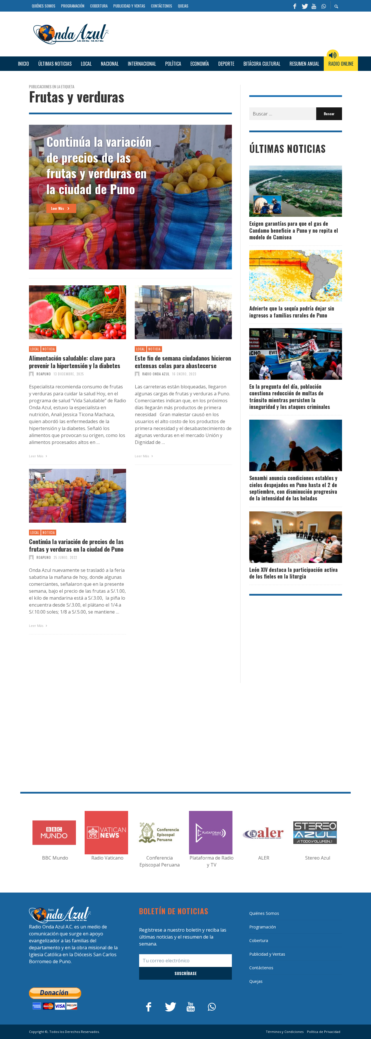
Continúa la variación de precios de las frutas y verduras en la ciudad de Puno (76, 545)
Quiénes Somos (264, 913)
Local (34, 349)
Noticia (49, 349)
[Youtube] (314, 6)
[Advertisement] (227, 33)
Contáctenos (261, 967)
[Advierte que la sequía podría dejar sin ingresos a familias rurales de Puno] (286, 275)
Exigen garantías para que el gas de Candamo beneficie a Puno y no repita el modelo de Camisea (293, 230)
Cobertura (258, 940)
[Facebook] (294, 6)
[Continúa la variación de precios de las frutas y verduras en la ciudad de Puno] (68, 495)
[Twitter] (304, 6)
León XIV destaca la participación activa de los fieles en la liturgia (293, 573)
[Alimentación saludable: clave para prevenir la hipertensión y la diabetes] (68, 312)
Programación (262, 927)
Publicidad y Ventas (267, 954)
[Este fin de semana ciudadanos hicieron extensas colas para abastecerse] (174, 312)
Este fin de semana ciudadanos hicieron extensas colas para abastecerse (183, 361)
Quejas (256, 981)
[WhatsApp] (323, 6)
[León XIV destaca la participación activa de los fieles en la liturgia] (286, 537)
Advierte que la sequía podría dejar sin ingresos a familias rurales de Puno (291, 311)
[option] (130, 197)
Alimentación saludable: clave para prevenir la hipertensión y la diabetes (74, 361)
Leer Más (36, 456)
